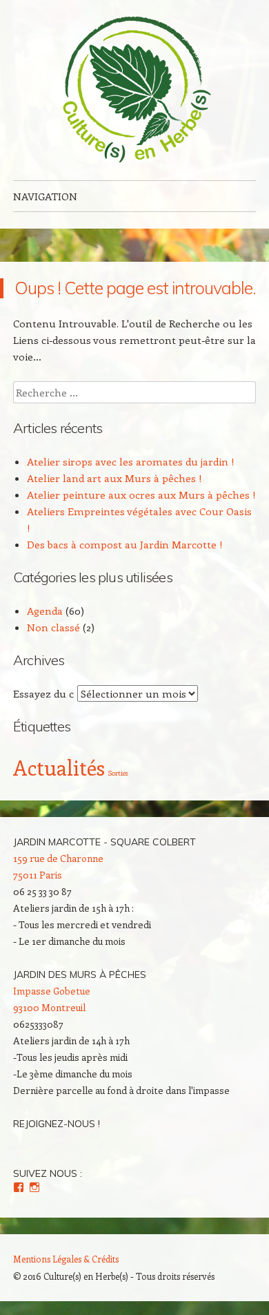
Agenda (45, 610)
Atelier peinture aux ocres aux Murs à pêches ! (141, 494)
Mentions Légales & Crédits (66, 1259)
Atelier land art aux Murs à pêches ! (114, 478)
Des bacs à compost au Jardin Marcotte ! (125, 544)
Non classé (53, 627)
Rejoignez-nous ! (56, 1123)
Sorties (118, 773)
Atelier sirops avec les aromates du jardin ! (131, 461)
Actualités (59, 767)
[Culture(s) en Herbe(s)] (134, 90)
